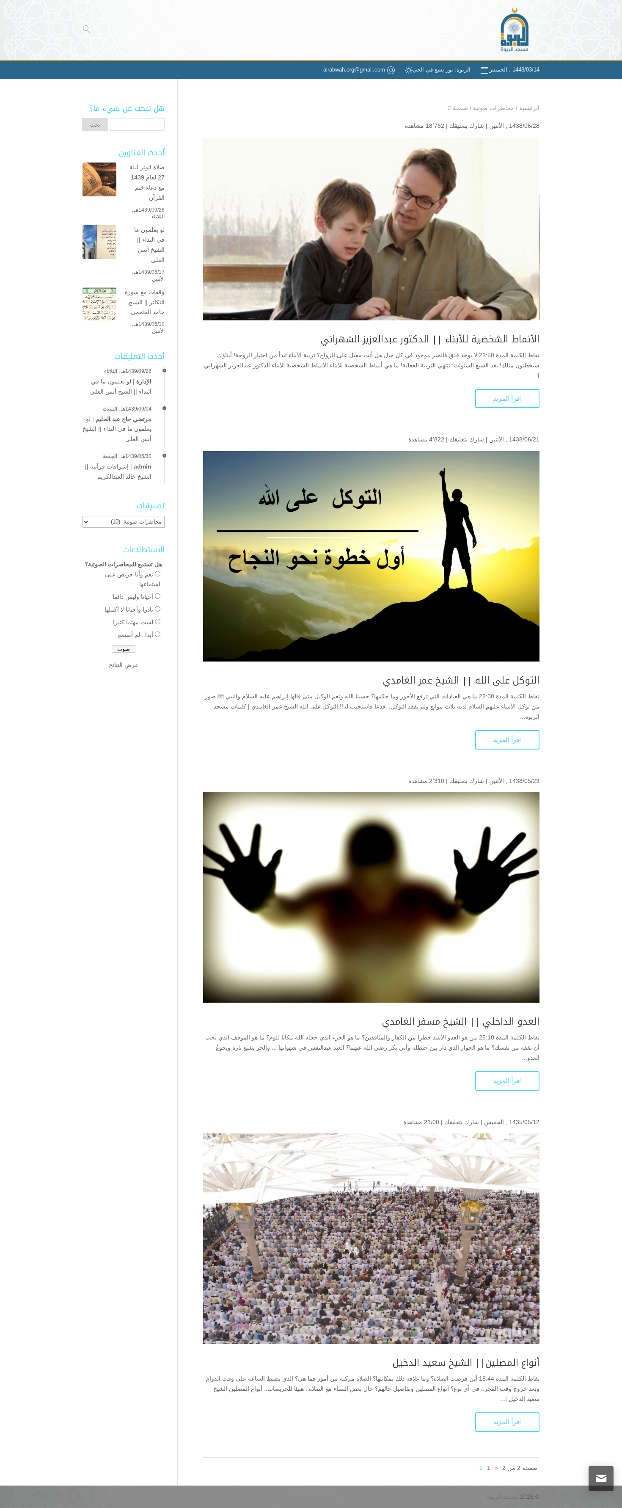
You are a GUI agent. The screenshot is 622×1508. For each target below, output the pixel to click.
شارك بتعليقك (466, 125)
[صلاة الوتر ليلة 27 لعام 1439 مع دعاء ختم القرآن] (99, 181)
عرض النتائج (123, 665)
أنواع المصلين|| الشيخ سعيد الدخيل (466, 1363)
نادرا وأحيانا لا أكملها (129, 609)
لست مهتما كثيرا (133, 622)
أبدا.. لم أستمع (135, 634)
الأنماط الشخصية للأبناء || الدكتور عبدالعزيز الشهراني (430, 339)
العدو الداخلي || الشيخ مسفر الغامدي (460, 1022)
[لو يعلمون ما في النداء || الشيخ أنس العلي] (99, 243)
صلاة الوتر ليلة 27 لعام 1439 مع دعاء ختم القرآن (147, 182)
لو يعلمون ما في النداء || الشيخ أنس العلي (149, 244)
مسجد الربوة (502, 1496)
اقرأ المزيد (507, 398)
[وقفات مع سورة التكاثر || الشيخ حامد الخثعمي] (99, 306)
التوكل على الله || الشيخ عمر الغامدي (461, 680)
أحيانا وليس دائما (133, 596)
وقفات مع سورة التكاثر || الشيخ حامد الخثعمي (145, 302)
